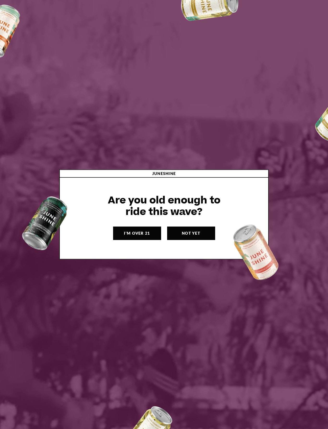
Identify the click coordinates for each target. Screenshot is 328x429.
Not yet (191, 233)
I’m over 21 (137, 233)
